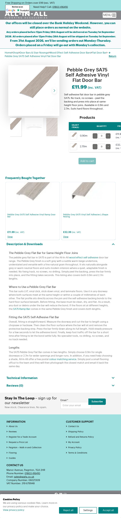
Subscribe (97, 401)
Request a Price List (18, 442)
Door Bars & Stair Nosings (34, 53)
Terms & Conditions (77, 453)
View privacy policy (13, 510)
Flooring (13, 453)
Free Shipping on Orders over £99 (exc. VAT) (30, 3)
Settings (88, 510)
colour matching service (62, 359)
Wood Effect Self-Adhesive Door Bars (70, 53)
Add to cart (87, 161)
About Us (13, 426)
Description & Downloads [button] (24, 244)
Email (64, 400)
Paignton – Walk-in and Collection (25, 448)
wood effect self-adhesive (83, 257)
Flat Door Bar (99, 53)
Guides (12, 458)
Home (8, 53)
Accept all (108, 510)
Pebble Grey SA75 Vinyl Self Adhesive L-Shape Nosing (85, 216)
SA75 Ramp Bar (21, 309)
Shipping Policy (75, 432)
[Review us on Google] (10, 10)
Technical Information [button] (21, 378)
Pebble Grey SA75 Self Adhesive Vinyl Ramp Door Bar (31, 216)
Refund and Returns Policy (81, 437)
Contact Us (73, 426)
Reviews (13, 432)
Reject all (68, 510)
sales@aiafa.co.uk (24, 477)
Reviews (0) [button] (14, 385)
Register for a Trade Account (22, 437)
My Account (74, 442)
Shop (16, 53)
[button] (54, 90)
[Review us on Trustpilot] (23, 10)
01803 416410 (60, 7)
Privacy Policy (74, 448)
